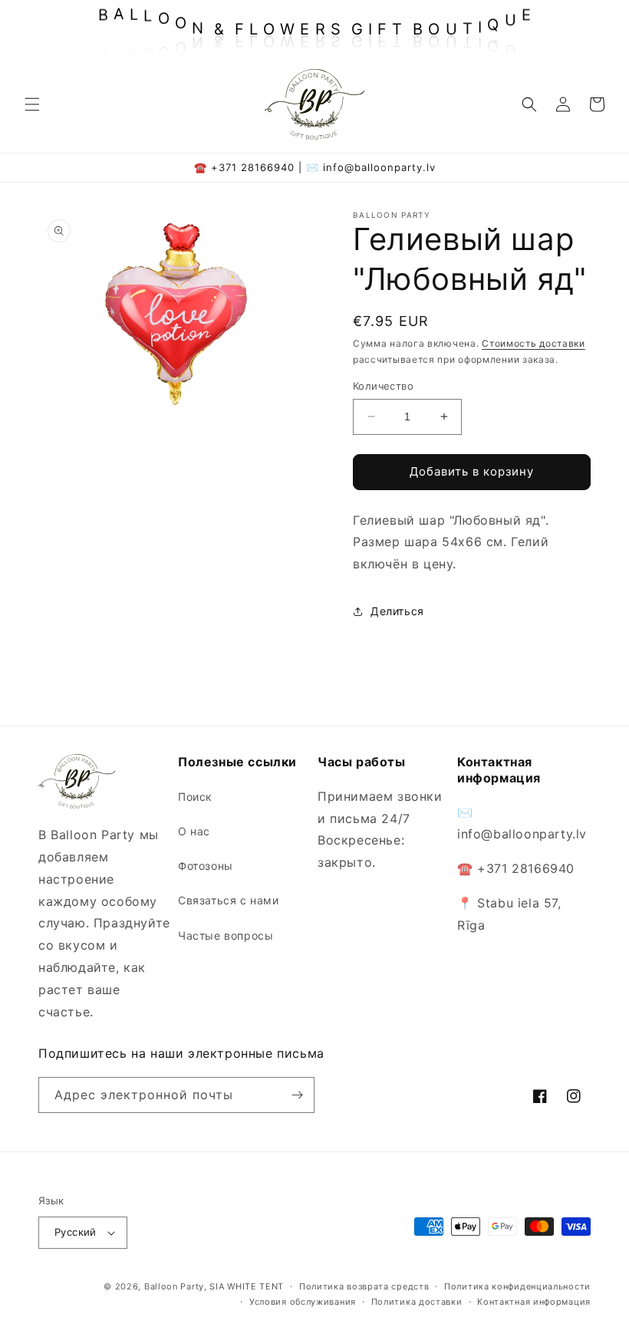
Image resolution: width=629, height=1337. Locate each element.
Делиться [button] (397, 610)
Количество (383, 386)
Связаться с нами (228, 900)
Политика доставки (417, 1301)
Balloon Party (174, 1286)
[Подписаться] (297, 1095)
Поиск (195, 796)
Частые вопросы (225, 935)
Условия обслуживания (302, 1301)
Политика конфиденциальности (517, 1286)
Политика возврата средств (364, 1286)
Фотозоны (205, 865)
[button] (32, 104)
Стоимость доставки (533, 343)
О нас (194, 831)
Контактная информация (534, 1301)
